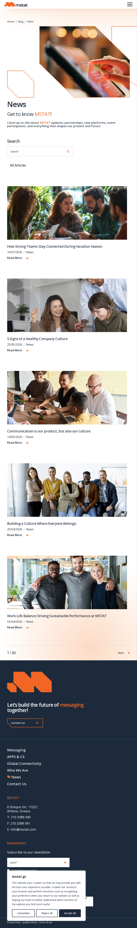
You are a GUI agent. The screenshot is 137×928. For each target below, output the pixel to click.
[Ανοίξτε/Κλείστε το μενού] (130, 4)
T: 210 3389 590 (19, 817)
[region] (46, 896)
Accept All (70, 913)
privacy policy (30, 870)
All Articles (18, 165)
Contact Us (16, 783)
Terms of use (45, 922)
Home (10, 21)
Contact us (18, 723)
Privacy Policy (14, 922)
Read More (15, 258)
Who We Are (17, 770)
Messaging (16, 750)
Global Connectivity (24, 763)
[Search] (68, 151)
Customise (23, 913)
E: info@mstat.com (21, 829)
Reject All (47, 913)
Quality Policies (29, 922)
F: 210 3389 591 (18, 823)
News (30, 21)
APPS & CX (16, 756)
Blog (20, 21)
